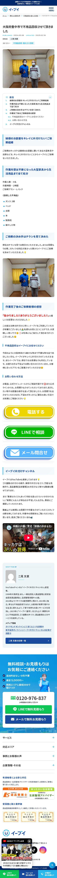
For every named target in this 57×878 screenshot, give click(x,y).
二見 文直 (14, 39)
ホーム (4, 16)
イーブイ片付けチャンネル (18, 124)
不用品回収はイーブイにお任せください (26, 116)
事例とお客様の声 (15, 16)
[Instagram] (43, 850)
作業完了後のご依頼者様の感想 (21, 113)
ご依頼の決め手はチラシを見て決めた (23, 110)
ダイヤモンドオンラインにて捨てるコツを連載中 (25, 626)
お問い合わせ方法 (17, 120)
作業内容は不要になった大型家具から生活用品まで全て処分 (28, 105)
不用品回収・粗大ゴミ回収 (30, 16)
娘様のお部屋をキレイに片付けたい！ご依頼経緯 (27, 100)
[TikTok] (33, 850)
